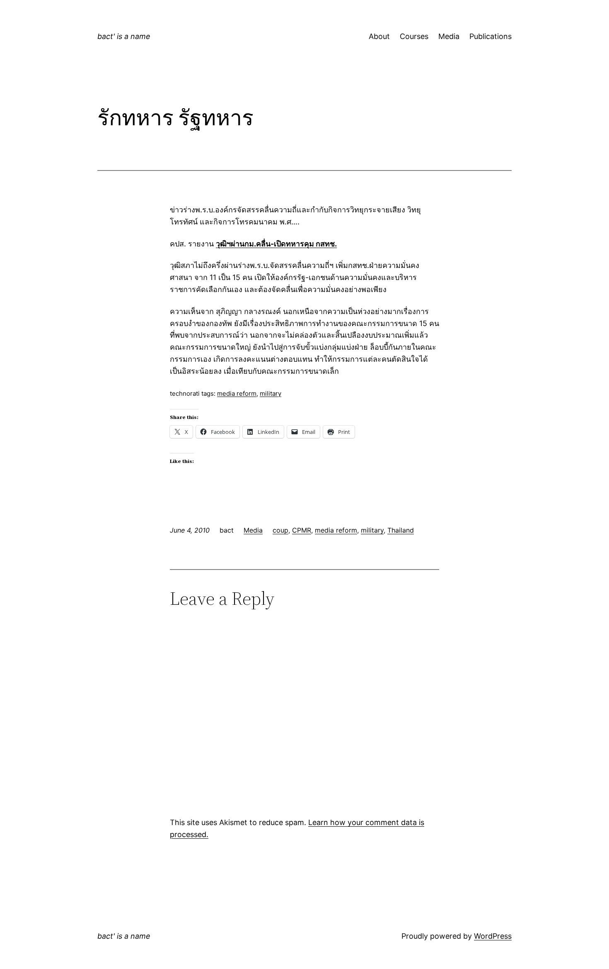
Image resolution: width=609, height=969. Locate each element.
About (379, 36)
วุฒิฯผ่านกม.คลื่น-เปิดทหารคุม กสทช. (276, 243)
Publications (490, 36)
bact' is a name (123, 36)
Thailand (400, 530)
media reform (236, 393)
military (270, 393)
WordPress (493, 936)
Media (448, 36)
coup (280, 530)
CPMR (301, 530)
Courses (414, 36)
